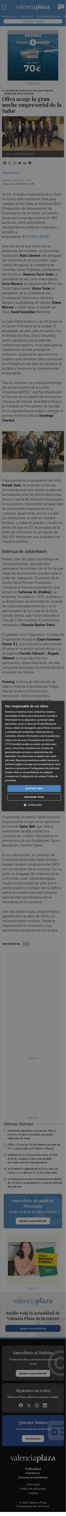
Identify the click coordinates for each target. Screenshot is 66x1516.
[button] (33, 805)
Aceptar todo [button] (34, 788)
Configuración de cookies (32, 776)
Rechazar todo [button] (34, 797)
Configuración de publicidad (44, 768)
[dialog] (33, 756)
